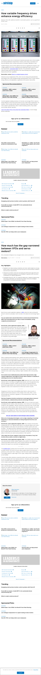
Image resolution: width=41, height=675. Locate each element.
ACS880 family (6, 448)
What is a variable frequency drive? (20, 74)
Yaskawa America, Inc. (26, 190)
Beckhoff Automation (6, 185)
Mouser (22, 183)
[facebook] (16, 28)
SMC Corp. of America (26, 187)
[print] (39, 28)
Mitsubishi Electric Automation (8, 190)
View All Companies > (20, 193)
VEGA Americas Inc (25, 188)
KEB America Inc (5, 188)
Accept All (20, 672)
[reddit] (22, 28)
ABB (23, 312)
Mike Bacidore (4, 257)
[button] (2, 3)
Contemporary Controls (6, 187)
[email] (24, 28)
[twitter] (20, 28)
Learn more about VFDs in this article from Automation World (15, 109)
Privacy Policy (35, 669)
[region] (20, 671)
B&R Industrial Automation (7, 183)
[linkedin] (18, 28)
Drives (2, 242)
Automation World (14, 68)
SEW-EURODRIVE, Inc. (26, 185)
